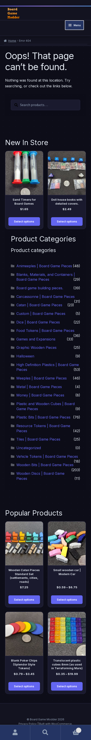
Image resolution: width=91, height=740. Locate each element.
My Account (15, 732)
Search (45, 732)
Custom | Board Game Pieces (40, 313)
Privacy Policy (28, 723)
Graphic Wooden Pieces (36, 347)
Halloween (25, 356)
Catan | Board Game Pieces (39, 305)
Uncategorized (28, 448)
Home (12, 40)
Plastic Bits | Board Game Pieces (43, 417)
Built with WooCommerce (55, 723)
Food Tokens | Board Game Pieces (45, 330)
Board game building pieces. (39, 288)
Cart (70, 728)
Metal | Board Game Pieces (39, 387)
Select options (24, 221)
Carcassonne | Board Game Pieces (45, 296)
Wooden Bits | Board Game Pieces (45, 465)
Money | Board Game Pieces (40, 395)
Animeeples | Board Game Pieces (44, 266)
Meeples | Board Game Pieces (41, 378)
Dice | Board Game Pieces (38, 322)
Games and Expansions (35, 339)
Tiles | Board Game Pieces (38, 439)
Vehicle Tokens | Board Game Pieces (47, 456)
